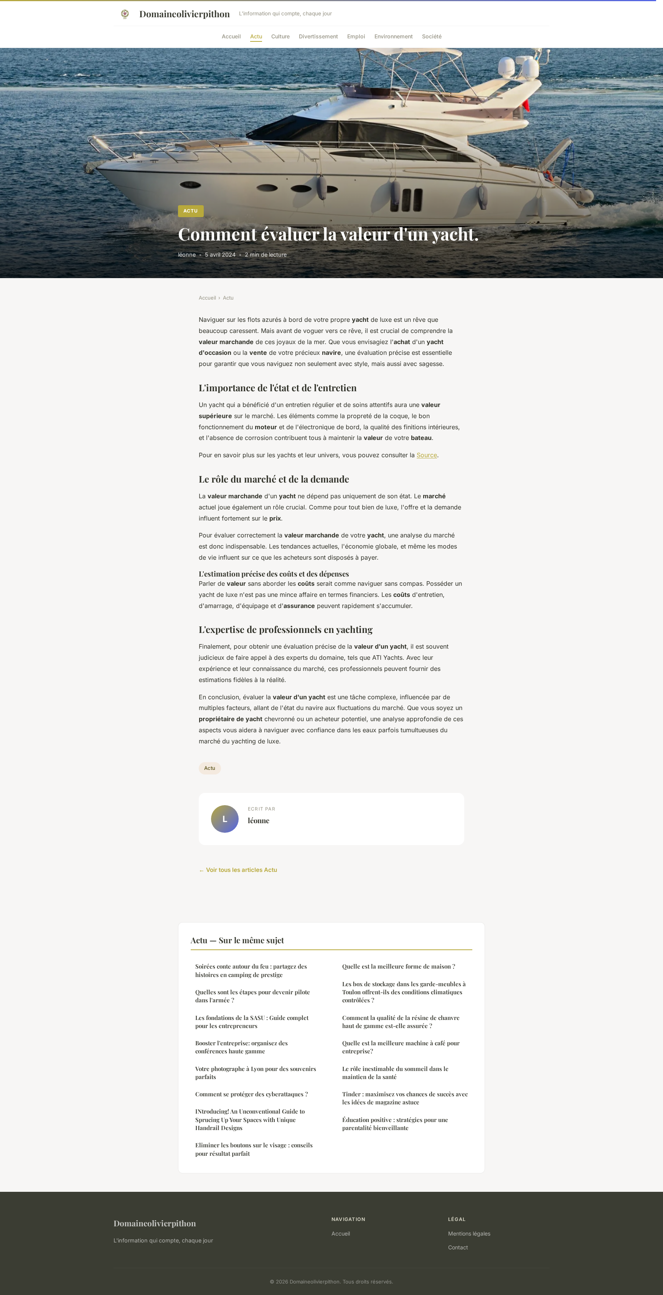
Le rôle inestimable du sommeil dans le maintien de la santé (395, 1073)
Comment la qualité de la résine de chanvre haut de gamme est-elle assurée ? (401, 1022)
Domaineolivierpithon (184, 14)
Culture (280, 36)
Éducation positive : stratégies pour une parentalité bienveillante (395, 1124)
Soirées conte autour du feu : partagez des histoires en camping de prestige (251, 970)
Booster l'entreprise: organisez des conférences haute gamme (241, 1047)
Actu (256, 36)
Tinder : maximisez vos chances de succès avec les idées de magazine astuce (405, 1098)
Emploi (356, 36)
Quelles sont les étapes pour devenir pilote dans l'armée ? (252, 996)
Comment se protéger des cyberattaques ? (251, 1094)
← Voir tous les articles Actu (238, 869)
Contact (458, 1247)
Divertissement (318, 36)
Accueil (231, 36)
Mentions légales (469, 1233)
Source (427, 455)
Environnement (393, 36)
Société (432, 36)
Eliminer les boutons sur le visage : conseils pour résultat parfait (254, 1149)
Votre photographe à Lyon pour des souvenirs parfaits (255, 1073)
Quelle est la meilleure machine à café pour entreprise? (401, 1047)
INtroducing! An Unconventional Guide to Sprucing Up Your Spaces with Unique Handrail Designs (250, 1119)
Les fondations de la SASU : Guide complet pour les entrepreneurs (251, 1022)
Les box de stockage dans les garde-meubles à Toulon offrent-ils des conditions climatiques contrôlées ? (404, 992)
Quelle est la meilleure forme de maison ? (398, 966)
